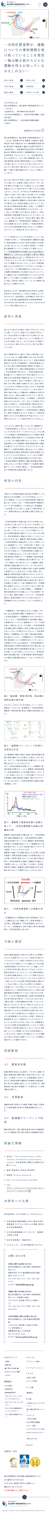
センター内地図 (32, 1381)
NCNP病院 (8, 1386)
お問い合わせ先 (32, 1438)
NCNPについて (10, 1357)
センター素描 (31, 1425)
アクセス (29, 1373)
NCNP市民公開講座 (33, 1422)
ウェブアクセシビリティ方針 (36, 1429)
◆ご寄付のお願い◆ (12, 1368)
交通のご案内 (31, 1377)
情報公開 (8, 1365)
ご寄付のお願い (32, 1419)
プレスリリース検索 (33, 1361)
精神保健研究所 (10, 1392)
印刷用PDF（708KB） (32, 130)
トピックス (30, 1357)
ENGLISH (29, 1445)
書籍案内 (30, 1393)
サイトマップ (31, 1415)
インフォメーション (34, 1367)
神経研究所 (9, 1389)
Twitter (7, 1375)
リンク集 (29, 1387)
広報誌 (7, 1361)
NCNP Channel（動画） (13, 1372)
